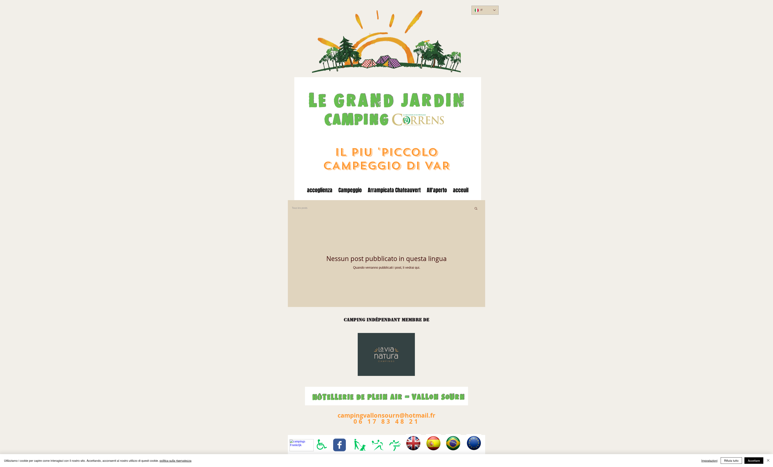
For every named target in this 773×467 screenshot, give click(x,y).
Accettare (754, 461)
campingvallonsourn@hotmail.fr (386, 415)
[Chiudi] (768, 460)
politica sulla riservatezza (175, 461)
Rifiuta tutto (731, 461)
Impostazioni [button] (709, 461)
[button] (476, 209)
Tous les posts (299, 208)
